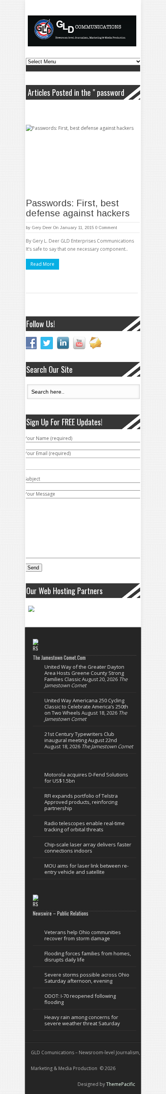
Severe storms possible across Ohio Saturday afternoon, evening (86, 977)
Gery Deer (42, 227)
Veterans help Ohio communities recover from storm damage (82, 935)
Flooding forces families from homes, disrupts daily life (87, 956)
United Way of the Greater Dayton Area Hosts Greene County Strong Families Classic (84, 673)
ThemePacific (120, 1084)
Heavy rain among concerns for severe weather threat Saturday (82, 1020)
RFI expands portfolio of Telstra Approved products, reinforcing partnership (81, 802)
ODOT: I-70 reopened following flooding (80, 999)
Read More (42, 264)
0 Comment (106, 227)
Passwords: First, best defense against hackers (78, 208)
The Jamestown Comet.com (59, 657)
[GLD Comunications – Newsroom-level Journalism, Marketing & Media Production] (82, 30)
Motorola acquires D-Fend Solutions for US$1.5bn (86, 777)
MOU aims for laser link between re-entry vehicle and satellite (86, 868)
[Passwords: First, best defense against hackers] (83, 159)
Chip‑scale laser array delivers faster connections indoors (87, 847)
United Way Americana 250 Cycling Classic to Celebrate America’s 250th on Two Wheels (86, 706)
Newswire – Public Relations (60, 913)
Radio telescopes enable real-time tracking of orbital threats (84, 826)
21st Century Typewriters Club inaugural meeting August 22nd (80, 737)
